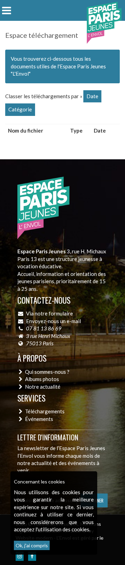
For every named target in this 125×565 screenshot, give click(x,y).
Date (92, 96)
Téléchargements (45, 411)
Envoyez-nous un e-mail (53, 321)
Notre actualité (42, 386)
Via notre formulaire (49, 313)
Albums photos (42, 379)
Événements (39, 419)
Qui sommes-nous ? (47, 372)
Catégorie (20, 109)
